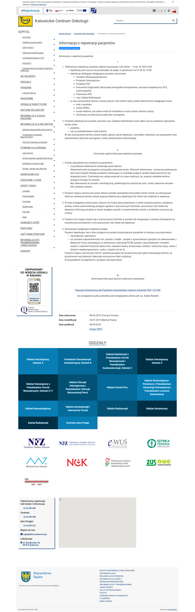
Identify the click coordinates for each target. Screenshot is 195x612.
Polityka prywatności (38, 5)
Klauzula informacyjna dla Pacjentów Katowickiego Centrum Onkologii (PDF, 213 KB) (118, 290)
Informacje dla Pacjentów (84, 34)
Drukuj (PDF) (96, 329)
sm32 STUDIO (172, 609)
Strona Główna (65, 34)
